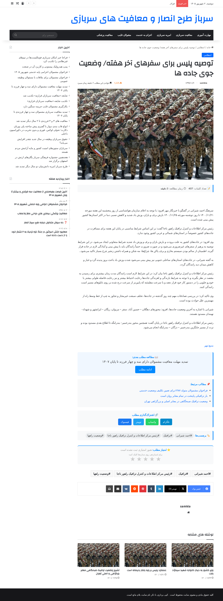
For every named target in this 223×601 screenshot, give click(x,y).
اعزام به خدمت (144, 35)
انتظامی (201, 47)
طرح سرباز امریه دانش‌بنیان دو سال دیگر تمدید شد (42, 166)
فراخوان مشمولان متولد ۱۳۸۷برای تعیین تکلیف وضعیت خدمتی (173, 390)
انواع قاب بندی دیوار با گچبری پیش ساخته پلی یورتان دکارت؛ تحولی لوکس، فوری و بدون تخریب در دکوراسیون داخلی (39, 130)
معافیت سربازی (184, 35)
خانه (209, 47)
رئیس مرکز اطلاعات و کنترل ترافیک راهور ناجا (143, 473)
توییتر (138, 421)
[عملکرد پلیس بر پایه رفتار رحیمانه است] (145, 555)
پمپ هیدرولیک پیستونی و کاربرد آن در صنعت (45, 66)
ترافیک (182, 473)
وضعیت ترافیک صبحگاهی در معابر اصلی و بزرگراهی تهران (175, 401)
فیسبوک (125, 421)
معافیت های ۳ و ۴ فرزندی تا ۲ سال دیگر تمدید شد (42, 121)
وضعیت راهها (101, 473)
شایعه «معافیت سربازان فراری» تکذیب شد (45, 95)
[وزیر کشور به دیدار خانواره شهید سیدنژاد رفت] (192, 555)
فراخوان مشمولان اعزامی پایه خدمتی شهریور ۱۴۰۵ (150, 3)
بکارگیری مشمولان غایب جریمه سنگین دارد (45, 106)
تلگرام (166, 421)
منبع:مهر (208, 345)
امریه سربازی (164, 35)
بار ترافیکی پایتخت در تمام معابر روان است (183, 395)
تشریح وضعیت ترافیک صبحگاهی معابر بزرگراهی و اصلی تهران (100, 572)
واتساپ (152, 421)
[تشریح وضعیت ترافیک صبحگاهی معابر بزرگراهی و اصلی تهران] (98, 555)
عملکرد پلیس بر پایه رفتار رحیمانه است (146, 570)
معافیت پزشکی (105, 35)
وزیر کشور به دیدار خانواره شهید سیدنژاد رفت (192, 572)
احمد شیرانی (201, 473)
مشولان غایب (124, 35)
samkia (203, 83)
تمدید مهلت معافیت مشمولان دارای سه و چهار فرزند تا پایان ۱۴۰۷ (145, 361)
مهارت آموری (204, 35)
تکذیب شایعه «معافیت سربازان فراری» (47, 101)
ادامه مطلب (145, 369)
